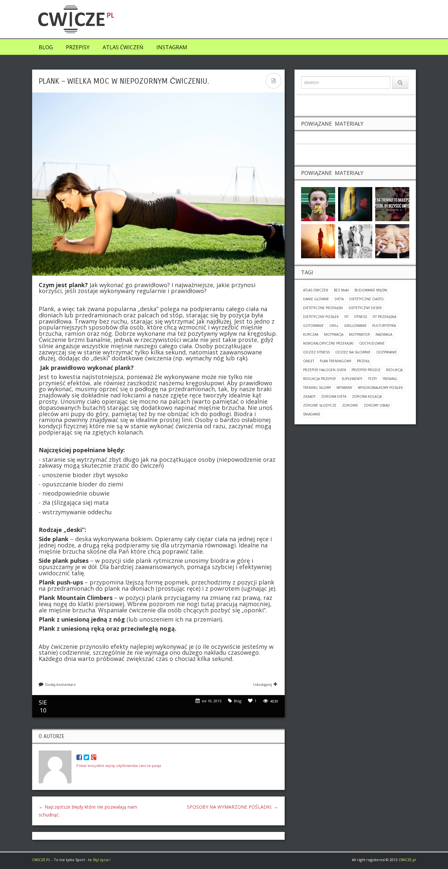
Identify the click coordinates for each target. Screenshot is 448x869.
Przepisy (78, 47)
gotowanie (313, 325)
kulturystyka (384, 325)
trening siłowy (317, 387)
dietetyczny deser (365, 308)
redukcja (394, 370)
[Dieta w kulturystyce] (355, 241)
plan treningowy (335, 361)
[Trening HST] (392, 204)
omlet (308, 361)
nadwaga (384, 334)
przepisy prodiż (366, 370)
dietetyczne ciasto (366, 299)
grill (333, 325)
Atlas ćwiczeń (123, 47)
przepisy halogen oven (324, 370)
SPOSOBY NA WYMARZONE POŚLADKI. (232, 807)
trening (389, 378)
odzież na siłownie (353, 352)
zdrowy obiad (377, 405)
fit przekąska (384, 316)
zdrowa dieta (333, 396)
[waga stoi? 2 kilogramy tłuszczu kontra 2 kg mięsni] (355, 204)
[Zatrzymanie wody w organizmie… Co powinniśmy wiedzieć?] (392, 241)
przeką (363, 361)
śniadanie (311, 414)
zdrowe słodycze (319, 405)
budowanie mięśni (371, 290)
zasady (309, 396)
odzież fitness (316, 352)
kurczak (310, 334)
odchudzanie (372, 343)
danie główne (316, 299)
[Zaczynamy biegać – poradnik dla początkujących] (318, 241)
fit (346, 316)
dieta (339, 299)
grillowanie (355, 325)
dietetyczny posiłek (321, 316)
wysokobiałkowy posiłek (380, 387)
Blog (46, 47)
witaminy (344, 387)
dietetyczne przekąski (323, 308)
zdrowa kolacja (367, 396)
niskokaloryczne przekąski (328, 343)
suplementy (351, 378)
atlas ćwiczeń (315, 290)
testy (372, 378)
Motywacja (333, 334)
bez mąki (341, 290)
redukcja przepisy (319, 378)
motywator (359, 334)
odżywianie (386, 352)
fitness (360, 316)
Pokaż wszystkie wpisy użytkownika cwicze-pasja (118, 765)
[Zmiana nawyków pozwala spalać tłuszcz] (318, 204)
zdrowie (350, 405)
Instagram (171, 47)
